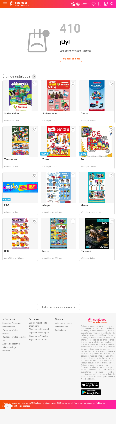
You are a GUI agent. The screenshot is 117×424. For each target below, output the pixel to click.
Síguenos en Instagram (39, 332)
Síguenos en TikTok (38, 339)
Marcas (5, 333)
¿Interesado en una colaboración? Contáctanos (63, 326)
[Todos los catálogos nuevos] (34, 76)
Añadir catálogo (9, 347)
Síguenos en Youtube (38, 336)
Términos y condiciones (84, 403)
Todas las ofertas (10, 330)
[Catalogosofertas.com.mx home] (19, 4)
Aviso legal (67, 403)
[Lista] (106, 3)
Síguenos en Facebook (39, 329)
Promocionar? (8, 327)
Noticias (6, 351)
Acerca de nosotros (11, 344)
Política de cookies (21, 406)
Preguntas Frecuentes (11, 323)
